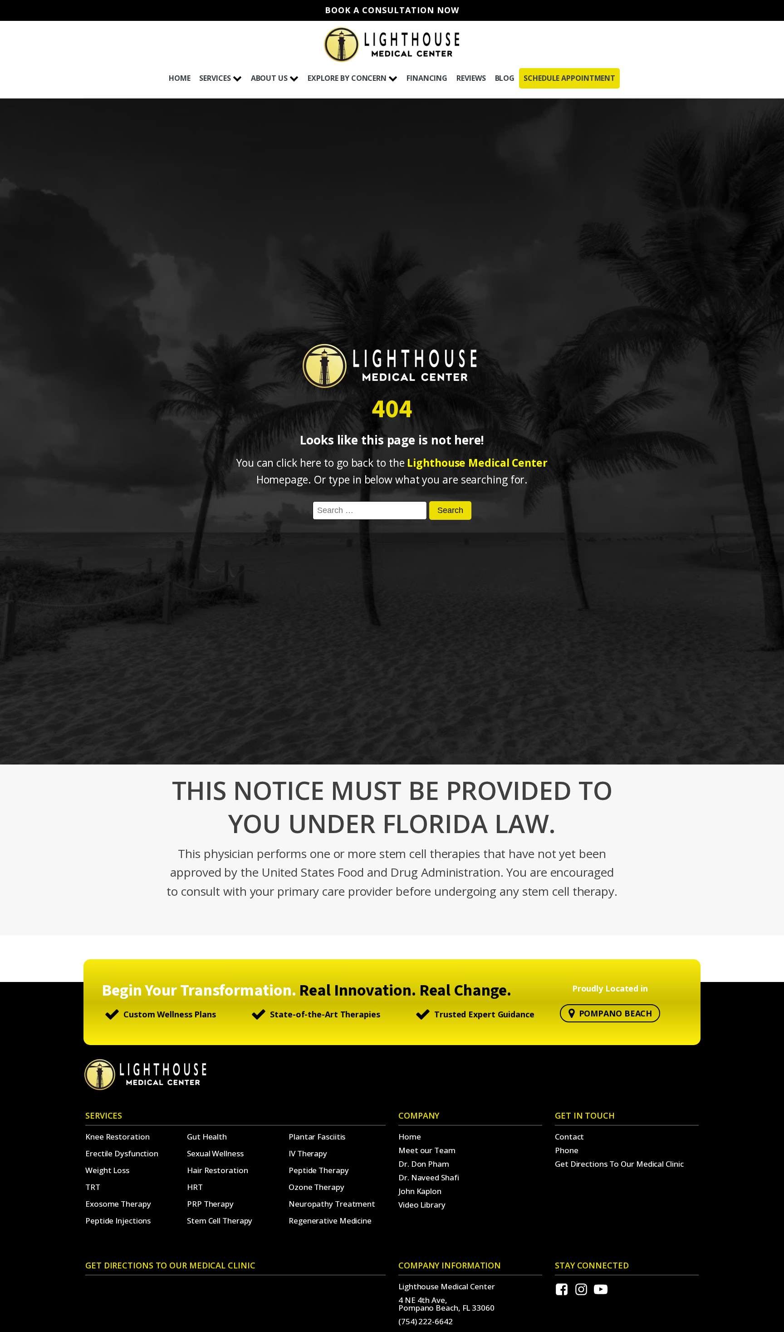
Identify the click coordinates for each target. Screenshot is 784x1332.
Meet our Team (427, 1150)
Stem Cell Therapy (219, 1220)
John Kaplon (419, 1191)
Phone (566, 1150)
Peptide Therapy (319, 1170)
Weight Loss (107, 1170)
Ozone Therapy (316, 1187)
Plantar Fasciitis (317, 1136)
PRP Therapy (210, 1204)
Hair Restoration (217, 1170)
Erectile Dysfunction (121, 1153)
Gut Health (207, 1136)
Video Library (422, 1205)
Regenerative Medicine (330, 1220)
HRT (195, 1187)
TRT (92, 1187)
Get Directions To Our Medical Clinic (619, 1164)
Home (409, 1136)
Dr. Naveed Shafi (428, 1177)
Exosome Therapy (118, 1204)
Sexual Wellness (215, 1153)
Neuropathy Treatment (332, 1204)
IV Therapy (308, 1153)
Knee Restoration (117, 1136)
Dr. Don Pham (423, 1164)
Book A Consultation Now (392, 10)
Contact (569, 1136)
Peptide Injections (118, 1220)
